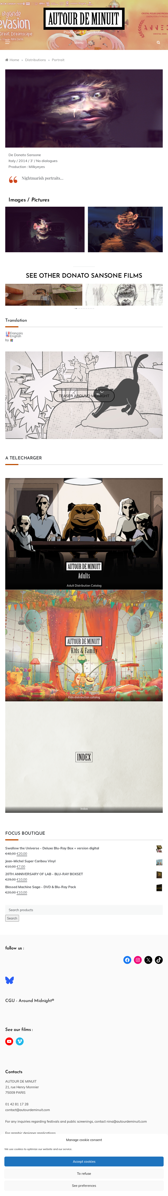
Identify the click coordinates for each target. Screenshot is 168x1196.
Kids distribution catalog (84, 697)
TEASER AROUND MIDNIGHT (84, 395)
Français (16, 333)
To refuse (84, 1173)
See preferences (84, 1186)
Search (12, 918)
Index (84, 808)
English (15, 336)
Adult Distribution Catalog (84, 585)
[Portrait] (43, 229)
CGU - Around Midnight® (29, 1001)
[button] (6, 295)
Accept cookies (84, 1161)
